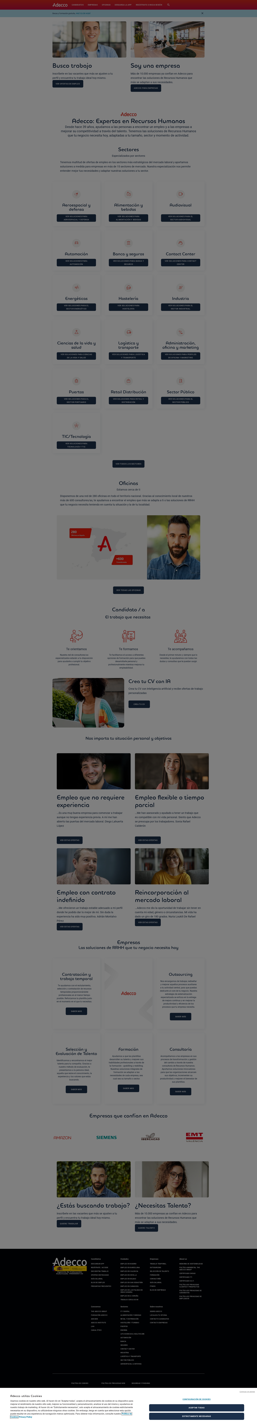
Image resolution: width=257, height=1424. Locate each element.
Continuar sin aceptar (247, 1392)
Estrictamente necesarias (196, 1416)
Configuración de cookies (197, 1399)
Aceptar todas (197, 1408)
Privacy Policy (25, 1417)
